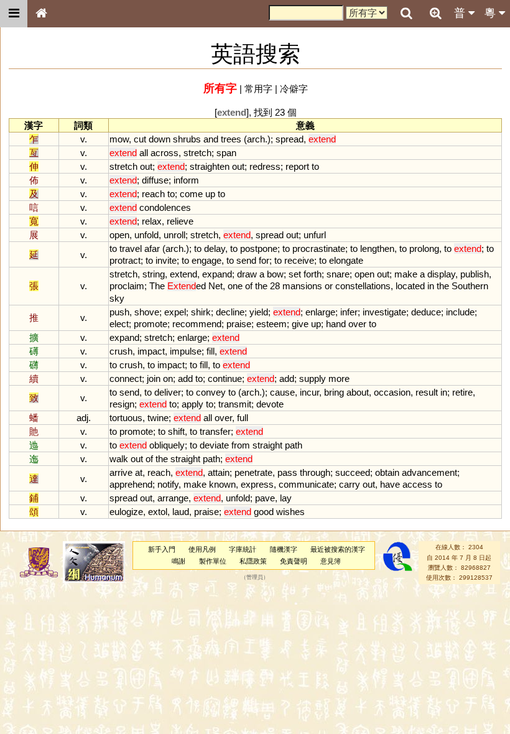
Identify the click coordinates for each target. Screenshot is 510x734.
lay (286, 498)
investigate (384, 312)
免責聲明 (293, 561)
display (441, 274)
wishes (290, 511)
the (261, 286)
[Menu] (13, 13)
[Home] (41, 13)
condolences (165, 207)
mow (119, 139)
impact (151, 351)
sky (116, 298)
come (191, 193)
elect (119, 323)
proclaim (126, 286)
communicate (306, 484)
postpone (258, 248)
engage (206, 260)
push (119, 312)
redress (264, 166)
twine (158, 417)
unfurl (315, 235)
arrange (172, 498)
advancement (429, 472)
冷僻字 (294, 88)
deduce (426, 312)
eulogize (126, 511)
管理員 (254, 578)
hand (336, 323)
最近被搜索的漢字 (337, 549)
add (185, 378)
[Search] (406, 13)
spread (290, 139)
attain (219, 472)
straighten (210, 166)
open (119, 235)
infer (349, 312)
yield (258, 312)
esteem (271, 323)
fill (210, 351)
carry (349, 484)
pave (265, 498)
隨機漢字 (283, 549)
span (226, 152)
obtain (387, 472)
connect (125, 378)
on (168, 378)
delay (214, 248)
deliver (167, 392)
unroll (174, 235)
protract (125, 260)
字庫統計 (242, 549)
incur (309, 392)
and (210, 139)
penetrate (253, 472)
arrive (120, 472)
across (164, 152)
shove (146, 312)
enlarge (320, 312)
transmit (234, 404)
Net (215, 286)
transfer (215, 431)
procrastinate (318, 248)
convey (211, 392)
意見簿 (330, 561)
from (240, 445)
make (405, 274)
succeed (352, 472)
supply (312, 378)
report (297, 166)
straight (267, 445)
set (295, 274)
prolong (424, 248)
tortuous (125, 417)
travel (130, 248)
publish (474, 274)
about (357, 392)
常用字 (258, 88)
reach (153, 193)
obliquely (167, 445)
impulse (186, 351)
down (159, 139)
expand (217, 274)
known (222, 484)
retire (462, 392)
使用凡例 (202, 549)
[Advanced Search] (435, 13)
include (460, 312)
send (246, 260)
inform (186, 180)
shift (176, 431)
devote (270, 404)
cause (282, 392)
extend (183, 274)
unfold (146, 235)
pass (287, 472)
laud (180, 511)
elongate (346, 260)
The (157, 286)
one (235, 286)
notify (167, 484)
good (264, 511)
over (357, 323)
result (426, 392)
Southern (470, 286)
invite (166, 260)
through (315, 472)
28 (275, 286)
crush (120, 351)
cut (140, 139)
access (417, 484)
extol (157, 511)
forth (313, 274)
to (315, 166)
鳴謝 (178, 561)
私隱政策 (253, 561)
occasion (392, 392)
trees (231, 139)
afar (152, 248)
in (430, 286)
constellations (363, 286)
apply (192, 404)
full (242, 417)
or (329, 286)
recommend (196, 323)
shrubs (187, 139)
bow (275, 274)
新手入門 (161, 549)
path (293, 445)
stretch (197, 152)
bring (334, 392)
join (153, 378)
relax (152, 221)
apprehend (130, 484)
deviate (214, 445)
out (146, 166)
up (210, 193)
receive (299, 260)
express (257, 484)
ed (186, 286)
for (264, 260)
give (300, 323)
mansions (302, 286)
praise (238, 323)
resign (121, 404)
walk (118, 458)
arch (256, 139)
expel (175, 312)
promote (150, 323)
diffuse (155, 180)
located (410, 286)
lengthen (377, 248)
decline (230, 312)
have (390, 484)
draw (247, 274)
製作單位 (212, 561)
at (138, 472)
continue (225, 378)
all (143, 152)
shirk (201, 312)
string (153, 274)
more (339, 378)
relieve (180, 221)
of (249, 286)
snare (338, 274)
